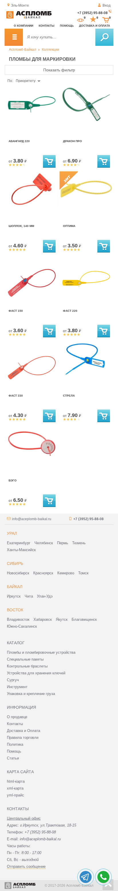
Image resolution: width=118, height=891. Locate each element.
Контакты (46, 25)
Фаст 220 (70, 310)
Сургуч (13, 680)
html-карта (16, 781)
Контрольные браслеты (27, 666)
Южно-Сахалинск (22, 626)
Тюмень (79, 543)
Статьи (13, 758)
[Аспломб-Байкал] (29, 17)
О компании (23, 25)
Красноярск (43, 573)
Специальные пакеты (25, 659)
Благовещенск (84, 619)
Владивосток (18, 619)
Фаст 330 (16, 395)
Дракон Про (72, 141)
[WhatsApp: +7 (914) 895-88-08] (103, 877)
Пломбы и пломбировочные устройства (41, 652)
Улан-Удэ (45, 596)
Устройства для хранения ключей (36, 673)
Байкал (14, 586)
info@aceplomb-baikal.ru (31, 519)
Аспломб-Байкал (22, 50)
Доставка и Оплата (23, 731)
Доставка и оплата (94, 25)
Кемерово (65, 573)
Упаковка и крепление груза (31, 694)
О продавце (17, 717)
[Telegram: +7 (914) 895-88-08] (85, 877)
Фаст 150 (16, 310)
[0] (80, 19)
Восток (15, 610)
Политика (15, 744)
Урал (12, 533)
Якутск (62, 619)
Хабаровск (43, 619)
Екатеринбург (18, 543)
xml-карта (15, 788)
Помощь (67, 25)
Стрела (69, 395)
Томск (83, 573)
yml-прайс (15, 795)
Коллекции (50, 50)
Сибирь (15, 563)
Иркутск (14, 596)
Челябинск (43, 543)
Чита (29, 596)
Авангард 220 (19, 141)
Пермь (62, 543)
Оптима (69, 226)
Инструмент (17, 687)
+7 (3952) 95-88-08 (92, 13)
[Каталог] (14, 37)
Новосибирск (18, 573)
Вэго (13, 480)
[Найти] (104, 37)
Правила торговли (22, 737)
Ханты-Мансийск (21, 550)
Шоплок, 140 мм (21, 226)
